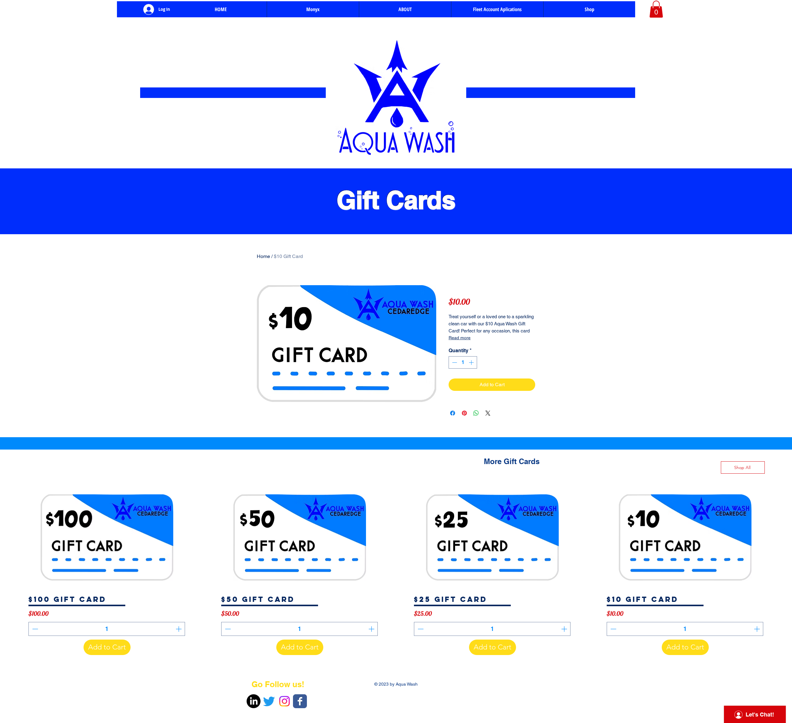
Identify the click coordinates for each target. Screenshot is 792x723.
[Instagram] (284, 701)
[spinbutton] (462, 362)
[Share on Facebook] (452, 413)
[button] (656, 9)
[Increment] (471, 362)
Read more (460, 337)
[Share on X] (488, 413)
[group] (396, 572)
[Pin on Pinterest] (464, 413)
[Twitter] (269, 701)
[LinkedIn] (253, 701)
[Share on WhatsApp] (476, 413)
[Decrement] (454, 362)
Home (263, 256)
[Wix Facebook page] (300, 701)
